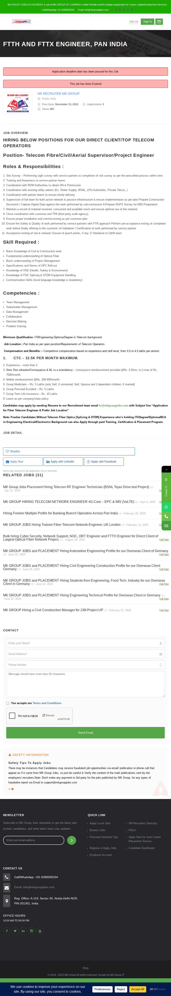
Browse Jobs (97, 830)
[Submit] (71, 840)
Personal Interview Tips (104, 837)
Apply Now (16, 461)
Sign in (147, 21)
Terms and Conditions (47, 703)
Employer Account (101, 854)
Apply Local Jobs (100, 823)
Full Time (164, 539)
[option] (85, 772)
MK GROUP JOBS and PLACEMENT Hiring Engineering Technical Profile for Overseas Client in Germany (81, 595)
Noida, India (49, 98)
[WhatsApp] (166, 507)
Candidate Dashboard (142, 848)
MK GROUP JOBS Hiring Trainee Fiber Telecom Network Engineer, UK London (62, 524)
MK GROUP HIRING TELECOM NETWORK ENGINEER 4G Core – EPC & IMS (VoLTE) (68, 502)
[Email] (166, 525)
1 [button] (9, 789)
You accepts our (35, 703)
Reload (50, 715)
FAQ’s (132, 830)
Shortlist (15, 451)
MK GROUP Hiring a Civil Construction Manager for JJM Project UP (53, 610)
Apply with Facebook (103, 461)
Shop (86, 968)
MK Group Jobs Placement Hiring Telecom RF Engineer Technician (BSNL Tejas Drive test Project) (76, 487)
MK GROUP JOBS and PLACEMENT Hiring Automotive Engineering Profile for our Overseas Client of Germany (85, 551)
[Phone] (166, 516)
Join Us (133, 21)
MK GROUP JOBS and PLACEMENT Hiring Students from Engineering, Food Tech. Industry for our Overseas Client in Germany (84, 582)
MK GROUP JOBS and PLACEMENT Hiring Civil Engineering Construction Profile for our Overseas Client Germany (81, 567)
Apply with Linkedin (62, 461)
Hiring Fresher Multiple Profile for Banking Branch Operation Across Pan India (60, 513)
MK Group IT (117, 975)
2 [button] (12, 789)
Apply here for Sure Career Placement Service (145, 839)
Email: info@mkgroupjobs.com (34, 887)
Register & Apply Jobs (103, 848)
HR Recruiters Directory (143, 823)
